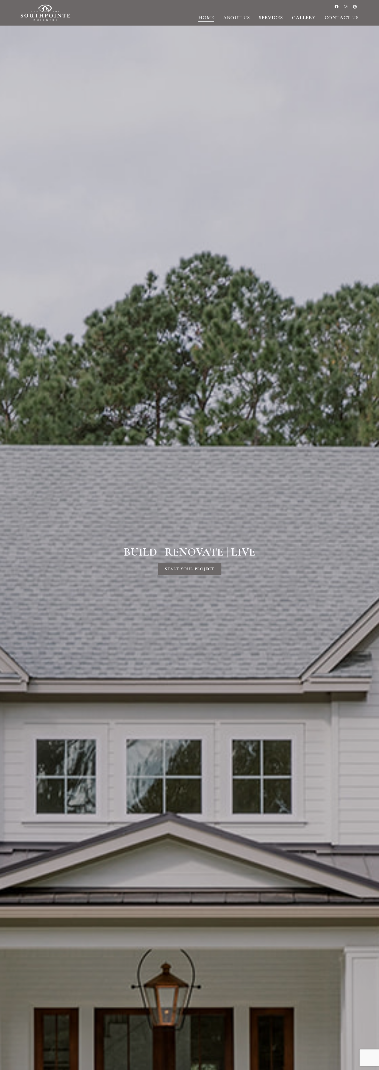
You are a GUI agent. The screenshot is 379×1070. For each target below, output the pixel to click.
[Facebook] (336, 7)
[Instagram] (346, 7)
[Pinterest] (355, 7)
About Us (236, 17)
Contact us (342, 17)
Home (206, 17)
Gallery (304, 17)
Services (271, 17)
